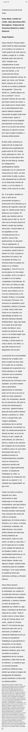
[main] (14, 367)
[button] (1, 2)
